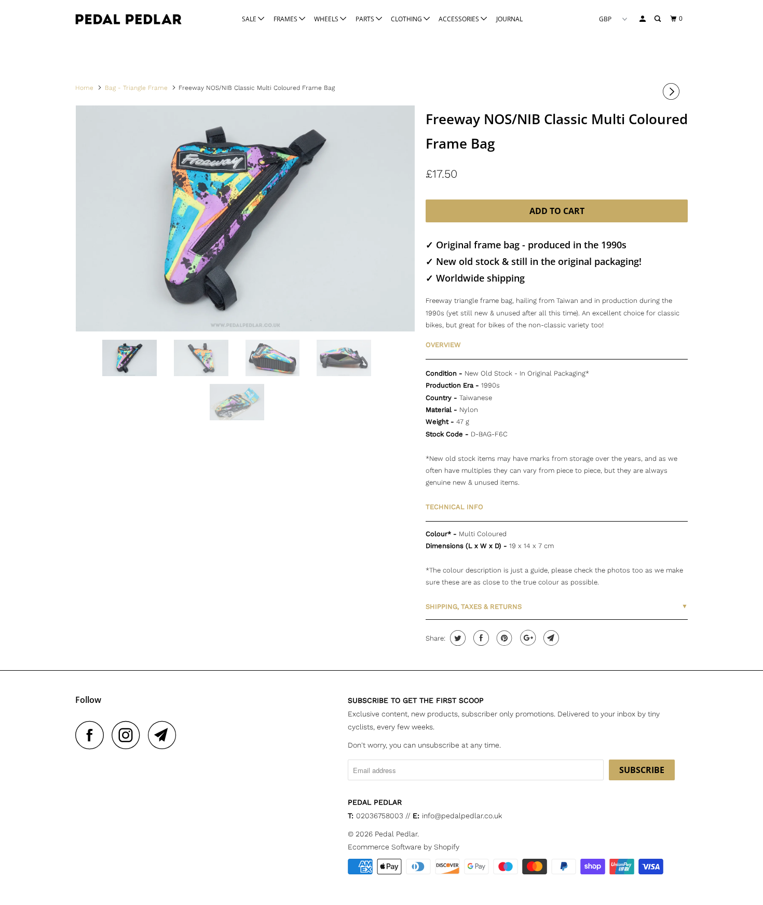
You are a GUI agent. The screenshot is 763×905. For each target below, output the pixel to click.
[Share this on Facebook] (480, 638)
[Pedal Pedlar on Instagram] (129, 735)
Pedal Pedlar (396, 834)
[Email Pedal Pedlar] (165, 735)
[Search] (658, 19)
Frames (286, 19)
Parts (366, 19)
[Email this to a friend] (550, 638)
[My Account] (643, 19)
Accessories (460, 19)
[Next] (673, 91)
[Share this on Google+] (526, 638)
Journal (509, 19)
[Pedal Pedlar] (128, 19)
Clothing (407, 19)
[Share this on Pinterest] (503, 638)
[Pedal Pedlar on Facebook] (92, 735)
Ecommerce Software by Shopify (403, 847)
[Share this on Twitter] (456, 638)
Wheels (327, 19)
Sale (250, 19)
